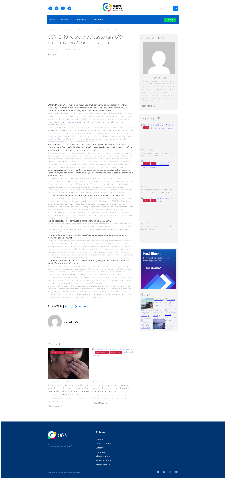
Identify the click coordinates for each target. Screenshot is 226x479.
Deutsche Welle (64, 29)
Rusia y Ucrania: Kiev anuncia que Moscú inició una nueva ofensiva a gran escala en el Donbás (110, 388)
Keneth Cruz (56, 49)
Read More (54, 406)
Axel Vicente (99, 381)
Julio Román (55, 381)
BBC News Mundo (57, 352)
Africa (146, 127)
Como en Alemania (67, 122)
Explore (146, 164)
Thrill (153, 164)
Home (51, 29)
